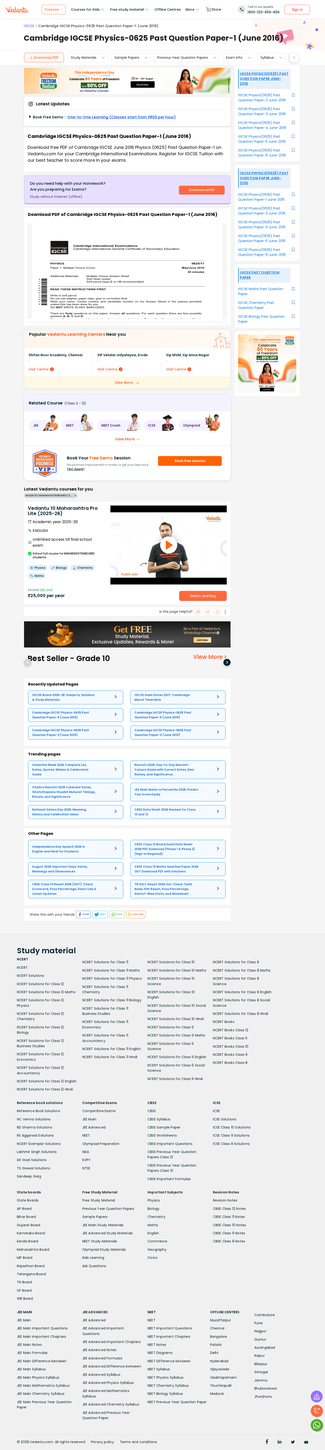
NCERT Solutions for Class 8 (236, 962)
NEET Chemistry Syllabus (168, 1385)
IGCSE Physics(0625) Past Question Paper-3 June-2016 (262, 111)
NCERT (22, 967)
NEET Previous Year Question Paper (177, 1402)
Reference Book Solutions (38, 1111)
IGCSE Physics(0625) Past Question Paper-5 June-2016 (262, 139)
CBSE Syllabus (159, 1119)
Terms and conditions (138, 1442)
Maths (153, 1225)
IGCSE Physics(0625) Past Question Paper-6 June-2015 (262, 252)
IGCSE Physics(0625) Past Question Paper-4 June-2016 (262, 125)
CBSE (152, 1111)
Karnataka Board (31, 1233)
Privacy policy (102, 1442)
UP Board (24, 1290)
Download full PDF (202, 190)
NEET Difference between (169, 1361)
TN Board (24, 1282)
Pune (258, 1323)
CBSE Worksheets (162, 1135)
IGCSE (29, 26)
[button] (43, 425)
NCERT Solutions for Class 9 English (177, 1057)
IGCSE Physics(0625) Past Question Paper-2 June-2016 (262, 97)
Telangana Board (31, 1274)
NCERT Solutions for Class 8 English (242, 992)
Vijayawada (219, 1369)
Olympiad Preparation (101, 1143)
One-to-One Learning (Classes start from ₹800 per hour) (121, 117)
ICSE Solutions (224, 1119)
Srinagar (261, 1372)
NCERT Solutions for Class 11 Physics (112, 978)
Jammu (261, 1380)
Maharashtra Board (33, 1249)
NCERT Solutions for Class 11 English (111, 1048)
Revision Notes (225, 1200)
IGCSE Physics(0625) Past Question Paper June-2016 (264, 78)
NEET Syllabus (159, 1369)
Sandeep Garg (29, 1176)
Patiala (216, 1344)
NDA (85, 1151)
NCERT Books (223, 1021)
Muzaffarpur (220, 1320)
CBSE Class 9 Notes (229, 1233)
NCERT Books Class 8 (230, 1062)
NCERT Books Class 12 (230, 1030)
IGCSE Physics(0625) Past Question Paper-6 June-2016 (262, 153)
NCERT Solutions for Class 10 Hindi (176, 1019)
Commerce (157, 1241)
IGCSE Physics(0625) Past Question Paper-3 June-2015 (262, 224)
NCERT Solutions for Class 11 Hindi (110, 1057)
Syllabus (267, 57)
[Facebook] (267, 1442)
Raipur (259, 1355)
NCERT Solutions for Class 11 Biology (111, 1000)
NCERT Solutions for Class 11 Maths (111, 970)
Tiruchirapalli (221, 1385)
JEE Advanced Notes (99, 1350)
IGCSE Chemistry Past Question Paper (256, 305)
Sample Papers (126, 57)
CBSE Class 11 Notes (229, 1216)
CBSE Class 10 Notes (229, 1225)
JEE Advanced (94, 1127)
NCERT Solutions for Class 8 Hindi (240, 1013)
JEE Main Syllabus (31, 1369)
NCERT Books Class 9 (230, 1054)
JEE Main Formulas (32, 1352)
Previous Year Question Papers (182, 57)
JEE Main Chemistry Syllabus (40, 1393)
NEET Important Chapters (169, 1336)
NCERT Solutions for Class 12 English (46, 1081)
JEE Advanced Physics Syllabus (108, 1382)
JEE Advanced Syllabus (101, 1374)
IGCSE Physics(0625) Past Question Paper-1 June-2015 (261, 197)
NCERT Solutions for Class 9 (171, 1027)
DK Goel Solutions (31, 1160)
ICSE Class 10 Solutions (232, 1127)
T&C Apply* (76, 469)
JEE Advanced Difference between (111, 1366)
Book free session (190, 460)
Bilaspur (260, 1364)
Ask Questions (94, 1266)
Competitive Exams (99, 1111)
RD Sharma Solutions (34, 1127)
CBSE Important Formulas (169, 1179)
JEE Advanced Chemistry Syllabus (110, 1404)
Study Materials (83, 57)
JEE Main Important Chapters (41, 1336)
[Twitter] (293, 1442)
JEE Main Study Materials (103, 1225)
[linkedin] (279, 1442)
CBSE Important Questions (170, 1143)
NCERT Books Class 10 (231, 1046)
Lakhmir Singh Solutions (37, 1151)
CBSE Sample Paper (164, 1127)
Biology (153, 1208)
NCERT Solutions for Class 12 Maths (46, 992)
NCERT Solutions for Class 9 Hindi (175, 1078)
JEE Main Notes (29, 1344)
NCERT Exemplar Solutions (39, 1143)
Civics (153, 1257)
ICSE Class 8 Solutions (231, 1143)
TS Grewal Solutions (33, 1168)
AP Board (24, 1208)
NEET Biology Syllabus (165, 1393)
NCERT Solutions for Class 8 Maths (242, 970)
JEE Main (89, 1119)
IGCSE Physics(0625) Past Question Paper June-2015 (264, 178)
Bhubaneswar (265, 1388)
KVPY (86, 1160)
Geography (157, 1249)
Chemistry (156, 1216)
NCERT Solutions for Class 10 (171, 962)
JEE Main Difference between (41, 1361)
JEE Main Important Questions (42, 1328)
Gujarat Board (28, 1225)
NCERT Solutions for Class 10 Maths (177, 970)
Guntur (260, 1339)
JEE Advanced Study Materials (107, 1233)
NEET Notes (157, 1344)
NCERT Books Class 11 (230, 1038)
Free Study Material (98, 1200)
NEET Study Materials (99, 1241)
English (153, 1233)
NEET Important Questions (170, 1328)
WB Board (25, 1298)
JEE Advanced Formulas (102, 1358)
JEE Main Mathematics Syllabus (43, 1385)
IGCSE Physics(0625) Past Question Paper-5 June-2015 (262, 238)
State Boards (28, 1200)
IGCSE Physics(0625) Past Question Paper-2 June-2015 (262, 211)
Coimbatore (264, 1315)
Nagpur (260, 1331)
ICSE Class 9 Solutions (231, 1135)
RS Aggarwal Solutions (35, 1135)
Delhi (214, 1352)
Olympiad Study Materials (104, 1249)
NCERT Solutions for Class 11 (105, 962)
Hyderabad (219, 1361)
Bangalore (218, 1336)
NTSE (86, 1168)
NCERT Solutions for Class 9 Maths (176, 1035)
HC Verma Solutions (34, 1119)
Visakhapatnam (223, 1377)
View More (124, 382)
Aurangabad (264, 1347)
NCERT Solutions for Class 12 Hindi (45, 1089)
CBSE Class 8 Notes (229, 1241)
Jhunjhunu (263, 1396)
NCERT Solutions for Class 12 (40, 984)
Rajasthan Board (30, 1266)
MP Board (25, 1257)
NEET (86, 1135)
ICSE (216, 1111)
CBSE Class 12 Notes (229, 1208)
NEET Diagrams (160, 1352)
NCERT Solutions (30, 975)
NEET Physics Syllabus (165, 1377)
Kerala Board (27, 1241)
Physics (154, 1200)
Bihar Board (26, 1216)
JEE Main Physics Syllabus (38, 1377)
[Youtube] (306, 1442)
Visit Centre (39, 369)
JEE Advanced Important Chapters (111, 1341)
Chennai (217, 1328)
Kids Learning (93, 1257)
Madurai (217, 1393)
